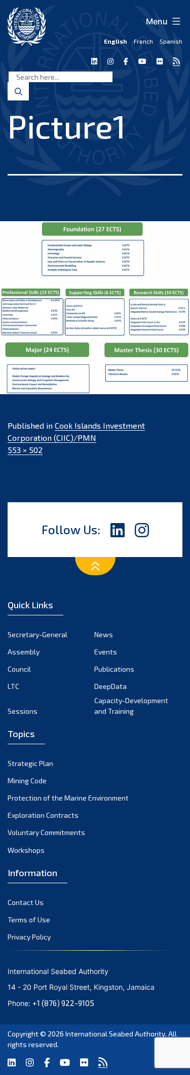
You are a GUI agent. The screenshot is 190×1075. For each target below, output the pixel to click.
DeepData (110, 686)
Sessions (22, 711)
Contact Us (26, 902)
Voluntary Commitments (46, 832)
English (115, 41)
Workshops (26, 850)
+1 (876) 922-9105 (63, 1003)
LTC (13, 686)
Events (105, 651)
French (143, 41)
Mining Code (27, 780)
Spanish (171, 41)
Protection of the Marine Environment (68, 797)
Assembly (24, 651)
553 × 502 (25, 450)
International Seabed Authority (115, 1033)
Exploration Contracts (43, 815)
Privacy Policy (29, 936)
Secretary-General (37, 634)
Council (19, 669)
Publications (114, 669)
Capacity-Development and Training (131, 705)
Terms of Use (29, 919)
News (103, 634)
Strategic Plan (30, 763)
